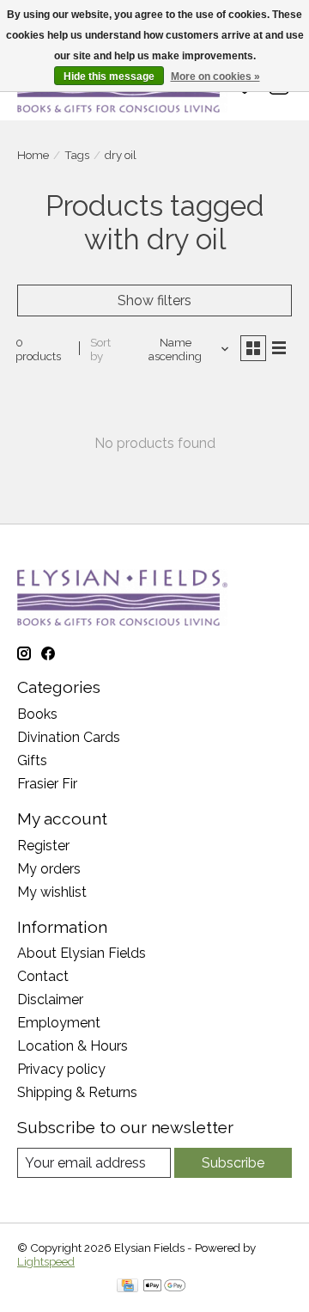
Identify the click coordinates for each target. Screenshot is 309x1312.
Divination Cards (68, 737)
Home (33, 155)
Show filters (154, 300)
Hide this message (109, 77)
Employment (58, 1023)
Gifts (32, 760)
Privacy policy (61, 1069)
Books (37, 714)
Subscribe (233, 1163)
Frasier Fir (47, 784)
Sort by (100, 349)
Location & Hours (72, 1046)
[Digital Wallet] (164, 1286)
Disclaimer (50, 999)
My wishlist (52, 892)
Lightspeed (46, 1261)
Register (43, 845)
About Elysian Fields (81, 953)
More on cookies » (215, 77)
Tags (76, 155)
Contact (43, 976)
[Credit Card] (127, 1286)
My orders (49, 869)
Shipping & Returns (77, 1092)
